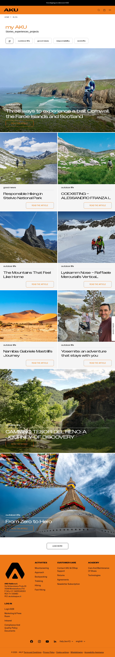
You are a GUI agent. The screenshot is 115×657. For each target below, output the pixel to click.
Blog (15, 17)
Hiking (38, 585)
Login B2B (9, 609)
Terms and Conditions (32, 652)
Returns (61, 575)
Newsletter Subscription (68, 584)
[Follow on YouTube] (47, 641)
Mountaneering (42, 568)
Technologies (94, 575)
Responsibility (63, 41)
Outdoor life (24, 41)
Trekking (39, 581)
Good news (43, 41)
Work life (81, 41)
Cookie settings (62, 652)
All (9, 41)
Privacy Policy (49, 652)
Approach (39, 572)
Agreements (63, 579)
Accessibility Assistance (94, 652)
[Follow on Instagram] (39, 641)
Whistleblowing (77, 652)
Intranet (8, 620)
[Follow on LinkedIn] (55, 641)
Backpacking (41, 576)
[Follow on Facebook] (31, 641)
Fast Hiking (40, 589)
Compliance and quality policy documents (12, 628)
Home (6, 17)
